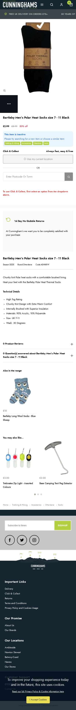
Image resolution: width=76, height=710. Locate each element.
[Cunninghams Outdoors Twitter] (22, 540)
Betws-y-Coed (11, 657)
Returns (8, 598)
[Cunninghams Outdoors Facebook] (10, 540)
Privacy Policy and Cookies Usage (21, 608)
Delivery (9, 589)
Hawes (8, 662)
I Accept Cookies (38, 700)
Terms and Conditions (15, 603)
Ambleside (10, 647)
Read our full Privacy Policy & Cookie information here (38, 691)
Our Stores (10, 667)
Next (69, 470)
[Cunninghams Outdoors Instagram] (34, 540)
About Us (9, 625)
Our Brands (10, 630)
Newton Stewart (13, 652)
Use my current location (39, 159)
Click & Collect (12, 594)
